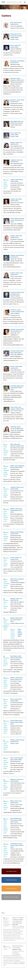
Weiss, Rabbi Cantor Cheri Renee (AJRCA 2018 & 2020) (16, 820)
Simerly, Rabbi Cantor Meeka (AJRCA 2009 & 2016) (16, 722)
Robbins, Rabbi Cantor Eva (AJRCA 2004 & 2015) (16, 619)
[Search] (20, 2)
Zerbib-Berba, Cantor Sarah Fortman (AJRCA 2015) (16, 845)
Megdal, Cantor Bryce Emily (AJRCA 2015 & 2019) (16, 510)
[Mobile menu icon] (24, 2)
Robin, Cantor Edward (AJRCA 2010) (20, 633)
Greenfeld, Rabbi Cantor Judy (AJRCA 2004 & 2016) (17, 387)
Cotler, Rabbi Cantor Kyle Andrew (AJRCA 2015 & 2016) (17, 220)
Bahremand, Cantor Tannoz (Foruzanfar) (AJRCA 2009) (16, 35)
